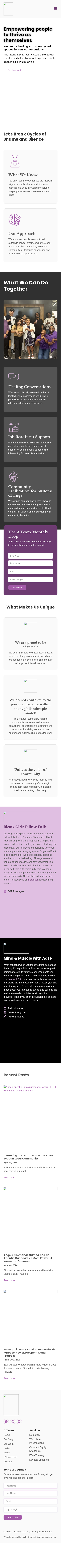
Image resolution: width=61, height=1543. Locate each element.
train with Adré (15, 979)
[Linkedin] (19, 1421)
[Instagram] (12, 1421)
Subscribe (17, 587)
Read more (9, 1177)
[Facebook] (6, 1421)
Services (35, 1430)
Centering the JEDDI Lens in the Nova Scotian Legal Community (28, 1157)
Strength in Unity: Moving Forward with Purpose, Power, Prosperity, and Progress (29, 1353)
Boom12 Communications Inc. (42, 1537)
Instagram (33, 879)
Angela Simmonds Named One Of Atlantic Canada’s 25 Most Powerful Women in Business (28, 1258)
